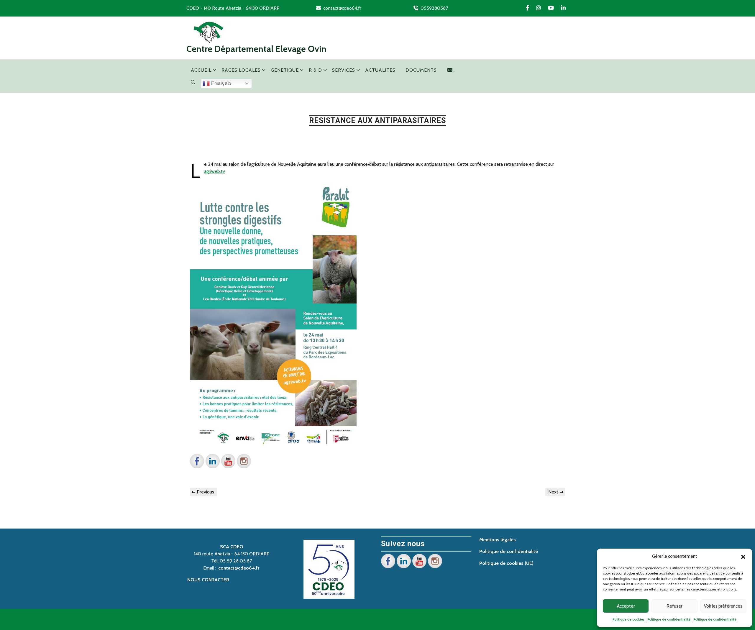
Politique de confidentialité (668, 619)
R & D (315, 70)
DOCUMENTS (421, 70)
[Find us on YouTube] (228, 461)
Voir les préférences (723, 606)
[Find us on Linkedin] (213, 461)
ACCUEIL (201, 70)
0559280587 (434, 8)
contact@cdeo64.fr (342, 8)
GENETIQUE (285, 70)
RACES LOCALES (241, 70)
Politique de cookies (628, 619)
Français (221, 83)
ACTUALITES (380, 70)
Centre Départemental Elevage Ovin (256, 48)
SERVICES (343, 70)
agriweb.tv (214, 171)
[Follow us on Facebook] (197, 461)
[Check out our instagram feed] (244, 461)
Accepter (626, 606)
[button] (743, 556)
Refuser (674, 606)
